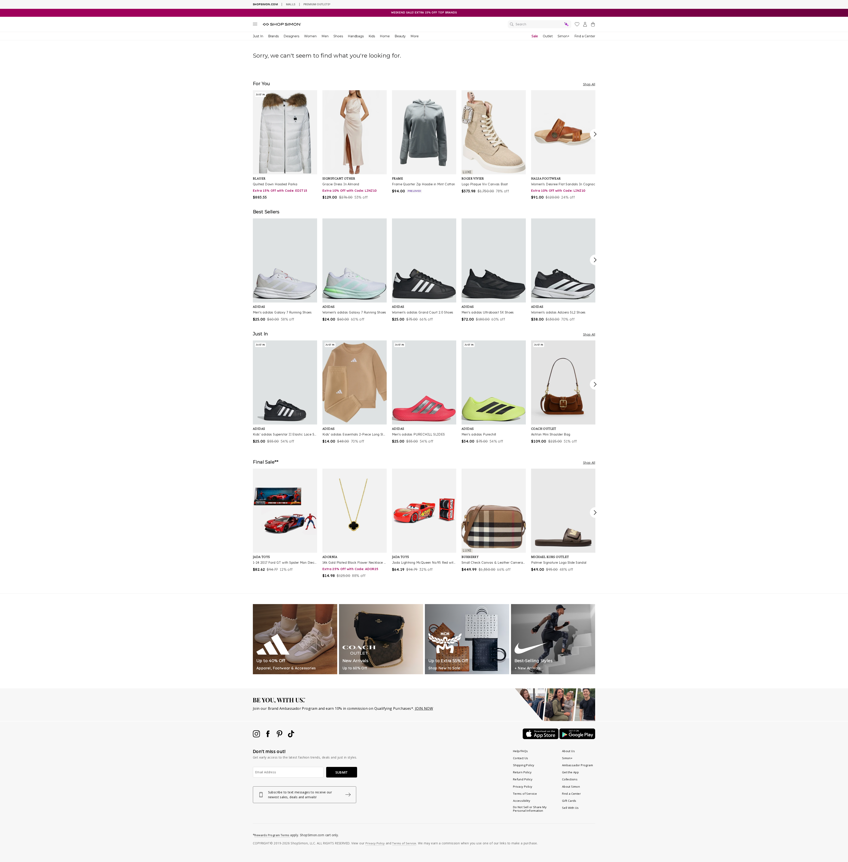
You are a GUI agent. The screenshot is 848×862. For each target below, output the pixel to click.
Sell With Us (570, 808)
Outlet (548, 36)
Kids (372, 36)
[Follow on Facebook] (268, 736)
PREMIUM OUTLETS (316, 4)
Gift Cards (569, 801)
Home (385, 36)
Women (310, 36)
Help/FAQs (520, 751)
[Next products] (595, 134)
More (415, 36)
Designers (291, 36)
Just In (258, 36)
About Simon (571, 787)
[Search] (539, 24)
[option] (285, 145)
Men (325, 36)
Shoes (338, 36)
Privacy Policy (522, 787)
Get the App (570, 772)
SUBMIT (341, 772)
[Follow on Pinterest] (280, 736)
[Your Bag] (593, 25)
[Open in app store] (541, 737)
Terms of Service (525, 794)
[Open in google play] (577, 737)
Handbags (356, 36)
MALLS (290, 4)
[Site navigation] (255, 25)
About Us (568, 751)
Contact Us (520, 758)
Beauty (400, 36)
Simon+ (564, 36)
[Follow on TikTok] (291, 736)
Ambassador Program (577, 765)
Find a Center (584, 36)
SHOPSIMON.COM (265, 4)
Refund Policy (522, 779)
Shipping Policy (523, 765)
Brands (273, 36)
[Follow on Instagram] (257, 736)
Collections (569, 779)
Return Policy (522, 772)
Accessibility (521, 801)
